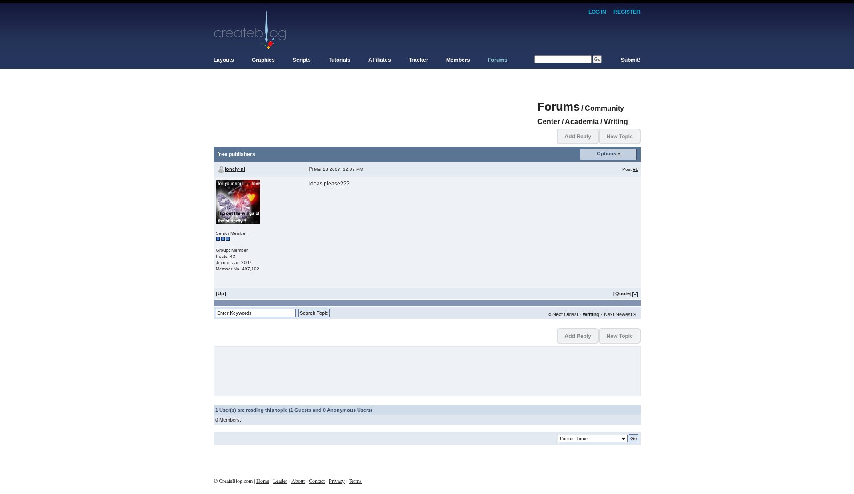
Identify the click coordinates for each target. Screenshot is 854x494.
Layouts (224, 60)
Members (458, 60)
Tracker (418, 60)
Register (626, 12)
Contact (317, 480)
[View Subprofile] (238, 201)
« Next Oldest (563, 314)
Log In (597, 12)
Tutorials (339, 60)
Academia (582, 121)
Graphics (263, 60)
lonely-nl (235, 169)
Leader (280, 480)
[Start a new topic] (619, 135)
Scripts (302, 60)
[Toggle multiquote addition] (635, 293)
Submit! (630, 60)
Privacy (337, 480)
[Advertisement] (375, 102)
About (298, 480)
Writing (616, 121)
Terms (355, 480)
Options (606, 153)
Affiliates (379, 60)
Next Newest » (620, 314)
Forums (498, 60)
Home (262, 480)
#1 (635, 169)
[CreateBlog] (250, 29)
